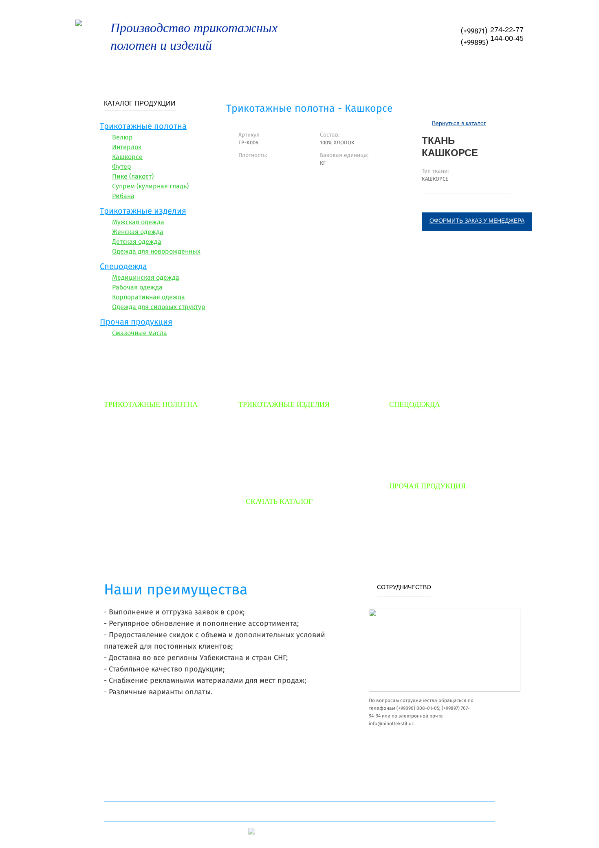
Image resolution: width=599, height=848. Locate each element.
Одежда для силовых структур (158, 307)
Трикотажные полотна (143, 127)
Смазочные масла (139, 333)
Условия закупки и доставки (293, 73)
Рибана (123, 196)
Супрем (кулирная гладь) (150, 187)
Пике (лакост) (133, 177)
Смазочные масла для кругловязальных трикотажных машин (434, 516)
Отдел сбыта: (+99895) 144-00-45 (444, 811)
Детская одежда (136, 242)
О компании (147, 73)
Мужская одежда (138, 222)
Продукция (206, 73)
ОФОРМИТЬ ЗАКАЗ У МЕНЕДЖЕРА (476, 220)
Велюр (122, 138)
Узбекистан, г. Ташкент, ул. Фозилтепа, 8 (157, 811)
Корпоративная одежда (148, 298)
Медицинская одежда (145, 278)
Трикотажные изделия (143, 211)
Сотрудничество (389, 73)
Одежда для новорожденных (156, 252)
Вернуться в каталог (459, 123)
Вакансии (453, 73)
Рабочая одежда (137, 288)
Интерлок (126, 147)
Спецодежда (123, 267)
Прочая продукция (136, 322)
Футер (121, 167)
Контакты (504, 73)
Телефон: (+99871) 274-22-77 (306, 811)
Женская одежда (137, 232)
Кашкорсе (127, 157)
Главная (92, 73)
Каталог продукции (294, 527)
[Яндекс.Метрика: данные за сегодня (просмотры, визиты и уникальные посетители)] (270, 832)
